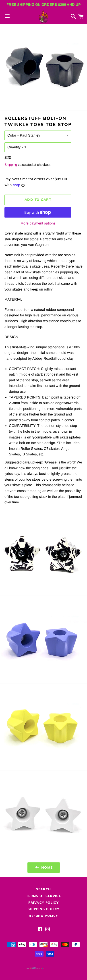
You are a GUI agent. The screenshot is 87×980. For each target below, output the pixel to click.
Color (11, 135)
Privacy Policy (43, 903)
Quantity (14, 147)
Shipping (10, 164)
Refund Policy (43, 916)
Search (43, 889)
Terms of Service (43, 896)
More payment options (38, 223)
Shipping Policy (44, 909)
